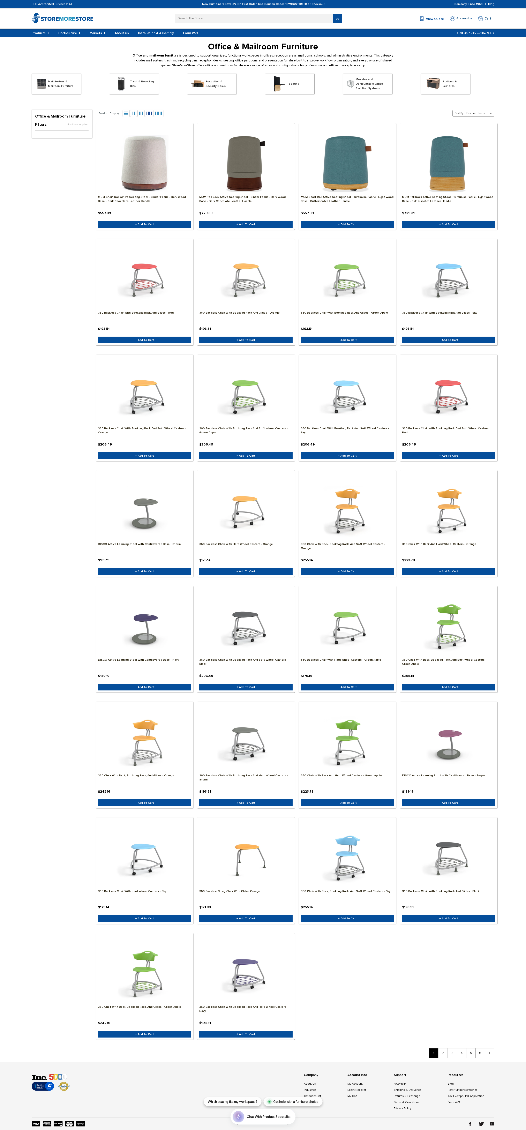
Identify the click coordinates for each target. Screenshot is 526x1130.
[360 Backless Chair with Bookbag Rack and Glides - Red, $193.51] (144, 279)
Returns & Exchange (407, 1096)
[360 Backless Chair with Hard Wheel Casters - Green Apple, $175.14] (347, 626)
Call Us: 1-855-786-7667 (475, 33)
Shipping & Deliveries (407, 1090)
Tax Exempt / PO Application (466, 1096)
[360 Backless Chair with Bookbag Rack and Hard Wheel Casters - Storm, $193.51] (245, 742)
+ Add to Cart (144, 224)
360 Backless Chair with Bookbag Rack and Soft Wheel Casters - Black (243, 662)
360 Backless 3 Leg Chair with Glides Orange (229, 891)
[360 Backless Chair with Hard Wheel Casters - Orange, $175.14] (245, 510)
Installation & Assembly (156, 33)
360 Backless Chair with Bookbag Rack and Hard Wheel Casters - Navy (243, 1009)
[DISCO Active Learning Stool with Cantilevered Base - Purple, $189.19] (448, 742)
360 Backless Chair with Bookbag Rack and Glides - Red (136, 312)
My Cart (352, 1096)
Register (360, 1090)
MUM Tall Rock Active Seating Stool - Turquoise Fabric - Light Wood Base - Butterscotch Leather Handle (447, 199)
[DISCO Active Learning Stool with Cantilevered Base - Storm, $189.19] (144, 510)
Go (337, 18)
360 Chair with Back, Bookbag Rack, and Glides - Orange (136, 775)
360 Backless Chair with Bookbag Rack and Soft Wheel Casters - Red (446, 430)
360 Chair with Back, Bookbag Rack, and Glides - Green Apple (139, 1007)
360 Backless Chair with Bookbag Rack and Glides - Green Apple (344, 312)
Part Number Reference (463, 1090)
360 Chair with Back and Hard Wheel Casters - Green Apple (341, 775)
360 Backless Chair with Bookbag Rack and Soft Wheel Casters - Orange (142, 430)
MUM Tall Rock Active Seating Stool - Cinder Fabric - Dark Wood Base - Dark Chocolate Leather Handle (242, 199)
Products (40, 33)
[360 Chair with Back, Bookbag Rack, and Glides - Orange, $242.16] (144, 742)
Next (489, 1053)
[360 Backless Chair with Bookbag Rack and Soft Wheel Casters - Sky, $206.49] (347, 395)
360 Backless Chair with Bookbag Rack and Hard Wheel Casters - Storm (243, 777)
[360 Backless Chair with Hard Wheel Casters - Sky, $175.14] (144, 858)
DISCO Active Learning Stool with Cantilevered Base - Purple (443, 775)
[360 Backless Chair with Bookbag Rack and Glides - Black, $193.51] (448, 858)
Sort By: (459, 113)
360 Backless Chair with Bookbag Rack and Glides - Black (440, 891)
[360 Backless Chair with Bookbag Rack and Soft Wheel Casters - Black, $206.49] (245, 626)
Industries (310, 1090)
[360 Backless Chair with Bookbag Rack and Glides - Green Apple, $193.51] (347, 279)
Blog (491, 4)
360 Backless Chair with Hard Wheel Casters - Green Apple (341, 659)
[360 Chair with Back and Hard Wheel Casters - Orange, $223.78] (448, 510)
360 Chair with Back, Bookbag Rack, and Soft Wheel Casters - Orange (343, 546)
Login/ (351, 1090)
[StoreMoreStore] (62, 19)
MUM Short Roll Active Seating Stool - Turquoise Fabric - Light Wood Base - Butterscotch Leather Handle (347, 199)
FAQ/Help (400, 1083)
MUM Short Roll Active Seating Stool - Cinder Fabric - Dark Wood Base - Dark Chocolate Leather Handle (142, 199)
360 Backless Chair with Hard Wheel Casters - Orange (236, 544)
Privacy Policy (402, 1108)
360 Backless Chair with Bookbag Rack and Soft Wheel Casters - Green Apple (243, 430)
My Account (355, 1083)
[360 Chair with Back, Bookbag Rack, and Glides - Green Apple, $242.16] (144, 973)
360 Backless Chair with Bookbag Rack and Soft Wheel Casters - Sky (345, 430)
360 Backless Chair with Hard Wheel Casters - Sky (132, 891)
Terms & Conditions (406, 1102)
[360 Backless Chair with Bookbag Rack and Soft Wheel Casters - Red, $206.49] (448, 395)
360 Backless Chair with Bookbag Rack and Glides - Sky (439, 312)
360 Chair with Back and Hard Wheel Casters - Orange (439, 544)
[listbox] (480, 113)
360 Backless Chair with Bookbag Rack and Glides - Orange (239, 312)
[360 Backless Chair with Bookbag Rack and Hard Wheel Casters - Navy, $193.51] (245, 973)
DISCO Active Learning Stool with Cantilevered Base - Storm (139, 544)
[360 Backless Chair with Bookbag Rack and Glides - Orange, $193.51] (245, 279)
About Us (122, 33)
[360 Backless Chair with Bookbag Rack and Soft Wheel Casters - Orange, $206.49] (144, 395)
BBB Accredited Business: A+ (52, 4)
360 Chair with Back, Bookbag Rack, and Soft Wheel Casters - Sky (346, 891)
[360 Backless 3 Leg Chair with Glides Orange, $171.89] (245, 858)
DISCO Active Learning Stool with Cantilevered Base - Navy (138, 659)
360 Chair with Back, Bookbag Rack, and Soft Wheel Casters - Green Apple (444, 662)
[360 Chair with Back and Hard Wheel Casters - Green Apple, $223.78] (347, 742)
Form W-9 (190, 33)
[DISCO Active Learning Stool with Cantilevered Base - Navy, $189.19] (144, 626)
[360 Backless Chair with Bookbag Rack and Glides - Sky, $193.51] (448, 279)
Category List (312, 1096)
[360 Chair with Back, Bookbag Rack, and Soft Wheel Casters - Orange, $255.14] (347, 510)
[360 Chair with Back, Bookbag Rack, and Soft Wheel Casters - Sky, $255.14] (347, 858)
